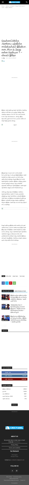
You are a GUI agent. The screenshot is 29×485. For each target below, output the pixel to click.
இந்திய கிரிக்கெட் (9, 7)
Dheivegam (15, 455)
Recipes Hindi (14, 456)
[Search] (26, 2)
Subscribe (24, 379)
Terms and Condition (14, 448)
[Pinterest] (10, 283)
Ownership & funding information (11, 480)
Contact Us (22, 480)
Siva (4, 58)
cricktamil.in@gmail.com (17, 460)
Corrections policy (17, 476)
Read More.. (17, 442)
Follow (24, 375)
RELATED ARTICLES (8, 291)
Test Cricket (22, 276)
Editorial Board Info (14, 478)
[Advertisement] (14, 23)
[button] (2, 2)
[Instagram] (16, 470)
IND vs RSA (8, 276)
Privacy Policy (14, 445)
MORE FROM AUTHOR (20, 291)
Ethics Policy (9, 476)
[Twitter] (7, 283)
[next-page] (5, 326)
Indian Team (15, 276)
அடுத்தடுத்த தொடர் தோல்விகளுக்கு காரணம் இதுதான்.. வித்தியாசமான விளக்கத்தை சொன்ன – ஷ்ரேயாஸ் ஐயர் (17, 308)
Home (3, 6)
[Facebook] (3, 283)
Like (25, 372)
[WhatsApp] (14, 283)
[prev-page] (3, 326)
